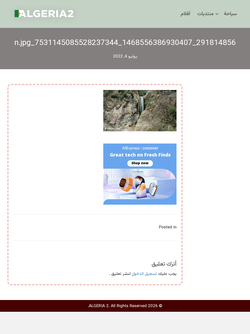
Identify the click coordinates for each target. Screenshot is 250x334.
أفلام (185, 14)
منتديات (205, 14)
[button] (217, 14)
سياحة (230, 14)
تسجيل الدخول (144, 274)
